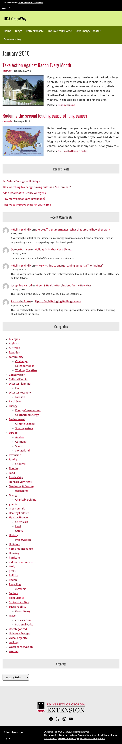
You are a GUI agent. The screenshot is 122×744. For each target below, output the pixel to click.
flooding (14, 468)
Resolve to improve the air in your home (27, 204)
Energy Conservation (28, 410)
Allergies (14, 339)
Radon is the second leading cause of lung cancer (45, 115)
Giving (13, 495)
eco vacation (23, 620)
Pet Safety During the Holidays (21, 181)
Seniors (13, 593)
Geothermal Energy (27, 414)
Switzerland (22, 450)
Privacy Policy (50, 738)
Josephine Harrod (21, 285)
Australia (14, 348)
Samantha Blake (21, 301)
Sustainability (17, 606)
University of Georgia (57, 735)
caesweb (7, 70)
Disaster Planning (19, 383)
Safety (19, 530)
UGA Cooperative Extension (30, 2)
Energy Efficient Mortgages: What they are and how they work (72, 229)
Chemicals (21, 522)
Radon (84, 151)
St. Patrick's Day (19, 602)
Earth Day (15, 401)
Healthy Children (19, 513)
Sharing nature (24, 428)
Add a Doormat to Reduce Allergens (24, 193)
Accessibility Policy (67, 738)
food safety (16, 477)
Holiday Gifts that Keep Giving (53, 249)
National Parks (24, 624)
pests (12, 571)
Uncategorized (18, 629)
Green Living (22, 611)
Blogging (14, 352)
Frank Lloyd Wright (20, 481)
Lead (18, 526)
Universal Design (19, 633)
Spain (18, 446)
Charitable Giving (25, 499)
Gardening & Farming (21, 486)
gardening (21, 490)
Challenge (21, 361)
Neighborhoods (24, 365)
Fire (60, 151)
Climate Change (25, 423)
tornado (20, 397)
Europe (13, 432)
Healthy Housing (66, 105)
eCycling (20, 588)
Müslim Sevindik (21, 229)
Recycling (15, 584)
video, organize (18, 637)
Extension (15, 455)
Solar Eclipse (16, 597)
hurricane (14, 557)
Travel (12, 615)
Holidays (14, 544)
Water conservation (21, 646)
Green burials (17, 508)
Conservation (17, 374)
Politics (13, 575)
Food (12, 472)
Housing (14, 553)
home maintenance (21, 548)
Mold (12, 566)
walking (14, 642)
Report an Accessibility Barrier (91, 738)
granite (13, 504)
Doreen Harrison (21, 249)
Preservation (23, 539)
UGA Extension (51, 732)
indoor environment (21, 562)
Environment (17, 419)
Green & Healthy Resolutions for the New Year (63, 285)
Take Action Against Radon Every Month (37, 65)
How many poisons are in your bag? (24, 198)
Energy (13, 406)
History (13, 535)
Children (20, 464)
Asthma (14, 343)
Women (13, 651)
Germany (20, 441)
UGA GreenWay (15, 19)
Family (13, 459)
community (16, 356)
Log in (7, 738)
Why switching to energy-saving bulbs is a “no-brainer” (37, 187)
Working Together (26, 370)
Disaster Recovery (20, 392)
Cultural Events (18, 379)
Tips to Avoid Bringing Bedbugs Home (58, 301)
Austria (19, 437)
